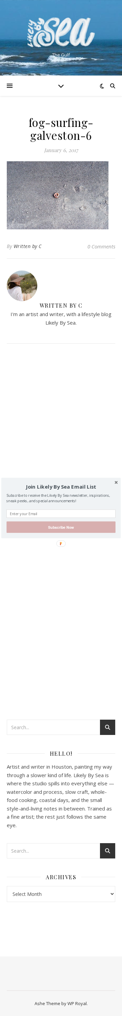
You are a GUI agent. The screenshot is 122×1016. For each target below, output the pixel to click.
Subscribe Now (61, 527)
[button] (61, 487)
